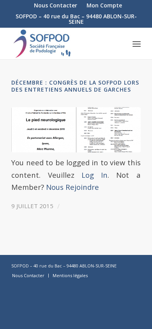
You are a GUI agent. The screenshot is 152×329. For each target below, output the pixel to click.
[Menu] (137, 43)
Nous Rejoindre (72, 187)
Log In (94, 175)
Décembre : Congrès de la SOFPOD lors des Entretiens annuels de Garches (75, 86)
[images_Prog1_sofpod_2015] (76, 129)
